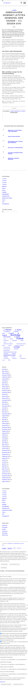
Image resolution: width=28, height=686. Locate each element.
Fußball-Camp (6, 340)
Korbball (9, 345)
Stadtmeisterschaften (7, 198)
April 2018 (4, 442)
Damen (4, 188)
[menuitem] (20, 3)
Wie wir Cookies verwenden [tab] (5, 576)
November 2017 (6, 452)
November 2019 (6, 429)
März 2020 (4, 421)
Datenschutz (5, 535)
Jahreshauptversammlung (8, 343)
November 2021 (6, 406)
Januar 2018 (5, 448)
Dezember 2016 (6, 473)
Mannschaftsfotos (7, 350)
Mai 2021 (4, 410)
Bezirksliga (18, 111)
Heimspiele (4, 527)
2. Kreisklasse (7, 331)
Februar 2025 (5, 386)
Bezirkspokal (7, 337)
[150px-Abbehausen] (11, 3)
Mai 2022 (4, 402)
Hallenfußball (14, 340)
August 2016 (5, 481)
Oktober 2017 (5, 454)
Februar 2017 (5, 469)
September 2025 (6, 377)
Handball (4, 192)
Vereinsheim (14, 358)
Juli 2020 (4, 417)
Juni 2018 (4, 439)
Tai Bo (20, 355)
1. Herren (14, 10)
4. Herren (4, 184)
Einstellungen (4, 567)
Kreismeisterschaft (7, 348)
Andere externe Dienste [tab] (5, 643)
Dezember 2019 (6, 427)
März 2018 (4, 444)
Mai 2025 (4, 382)
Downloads (4, 533)
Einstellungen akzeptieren (6, 684)
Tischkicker (13, 356)
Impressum (4, 531)
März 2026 (4, 371)
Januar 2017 (5, 471)
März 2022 (4, 404)
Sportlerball (14, 353)
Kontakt (4, 529)
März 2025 (4, 384)
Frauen (11, 338)
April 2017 (4, 466)
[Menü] (24, 3)
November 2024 (6, 392)
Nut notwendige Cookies (14, 564)
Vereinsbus (4, 525)
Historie (5, 342)
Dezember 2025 (6, 375)
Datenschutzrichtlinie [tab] (4, 675)
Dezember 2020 (6, 413)
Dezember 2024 (6, 390)
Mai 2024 (4, 394)
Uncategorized (5, 203)
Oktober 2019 (5, 431)
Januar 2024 (5, 396)
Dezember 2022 (6, 400)
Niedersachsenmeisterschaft (10, 352)
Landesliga (16, 348)
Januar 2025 (5, 388)
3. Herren (4, 182)
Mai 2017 (4, 464)
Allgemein (4, 186)
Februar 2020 (5, 423)
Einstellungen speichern (18, 684)
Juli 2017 (4, 460)
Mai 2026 (4, 369)
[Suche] (20, 3)
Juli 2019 (4, 435)
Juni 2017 (4, 462)
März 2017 (4, 468)
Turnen (3, 200)
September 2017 (6, 456)
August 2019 (5, 433)
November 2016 (6, 475)
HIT (10, 342)
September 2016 (6, 479)
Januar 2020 (5, 425)
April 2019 (4, 437)
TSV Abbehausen (10, 543)
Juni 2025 (4, 381)
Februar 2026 (5, 373)
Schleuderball (6, 353)
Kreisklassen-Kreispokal (19, 345)
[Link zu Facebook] (25, 547)
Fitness (4, 190)
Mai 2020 (4, 419)
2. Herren (4, 180)
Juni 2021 (4, 408)
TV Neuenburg (6, 358)
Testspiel (6, 356)
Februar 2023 (5, 398)
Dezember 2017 (6, 450)
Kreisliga (17, 347)
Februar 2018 (5, 446)
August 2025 (5, 379)
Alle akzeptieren (4, 564)
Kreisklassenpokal (7, 347)
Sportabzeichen (5, 196)
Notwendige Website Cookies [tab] (6, 595)
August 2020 (5, 415)
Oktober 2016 (5, 477)
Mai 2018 (4, 440)
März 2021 (4, 411)
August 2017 (5, 458)
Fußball (23, 111)
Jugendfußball (5, 194)
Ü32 (3, 201)
